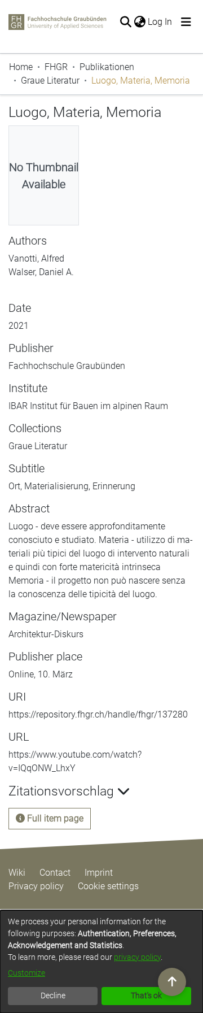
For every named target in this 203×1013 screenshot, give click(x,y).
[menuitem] (140, 22)
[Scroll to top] (172, 982)
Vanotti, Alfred (36, 258)
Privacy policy (36, 886)
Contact (54, 872)
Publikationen (107, 67)
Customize (26, 972)
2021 (18, 325)
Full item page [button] (54, 818)
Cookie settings (108, 886)
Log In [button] (160, 21)
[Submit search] (125, 22)
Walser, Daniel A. (41, 272)
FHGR (56, 67)
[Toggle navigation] (186, 22)
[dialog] (101, 961)
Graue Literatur (50, 80)
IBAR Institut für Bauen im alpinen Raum (88, 406)
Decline (53, 995)
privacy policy (137, 957)
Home (21, 67)
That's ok (146, 995)
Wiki (16, 872)
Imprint (99, 872)
